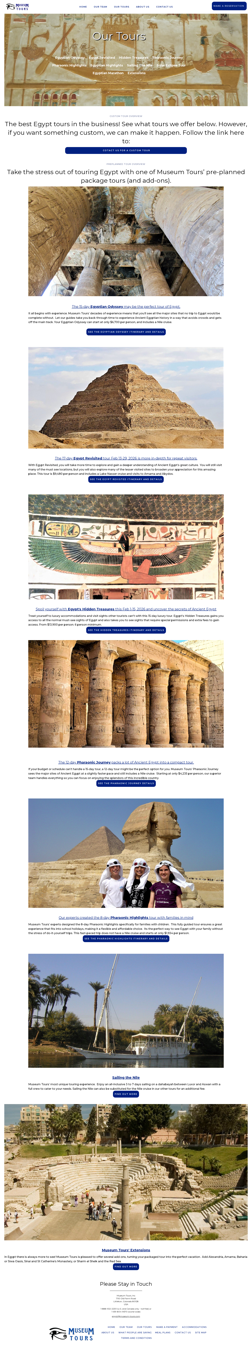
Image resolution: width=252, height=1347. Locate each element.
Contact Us (164, 6)
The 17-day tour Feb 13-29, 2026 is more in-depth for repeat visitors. (126, 458)
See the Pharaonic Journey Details (126, 783)
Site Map (201, 1332)
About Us (142, 6)
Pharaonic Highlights (69, 65)
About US (107, 1332)
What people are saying (135, 1332)
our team (100, 6)
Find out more (126, 1094)
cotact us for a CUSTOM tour (126, 150)
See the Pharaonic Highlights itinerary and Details (126, 938)
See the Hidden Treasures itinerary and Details (126, 630)
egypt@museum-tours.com (126, 1316)
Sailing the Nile (140, 65)
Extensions (137, 73)
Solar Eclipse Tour (171, 65)
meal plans (162, 1332)
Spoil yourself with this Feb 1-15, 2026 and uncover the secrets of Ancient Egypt (126, 609)
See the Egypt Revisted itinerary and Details (126, 479)
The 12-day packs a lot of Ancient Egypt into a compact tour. (126, 762)
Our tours (144, 1327)
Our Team (126, 1327)
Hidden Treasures (133, 58)
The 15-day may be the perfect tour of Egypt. (126, 307)
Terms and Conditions (136, 1338)
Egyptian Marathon (108, 73)
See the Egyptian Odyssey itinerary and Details (126, 332)
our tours (121, 6)
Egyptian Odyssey (70, 58)
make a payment (167, 1327)
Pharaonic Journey (168, 58)
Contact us (183, 1332)
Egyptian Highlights (107, 65)
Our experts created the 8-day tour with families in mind (126, 918)
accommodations (194, 1327)
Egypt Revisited (102, 58)
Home (83, 6)
